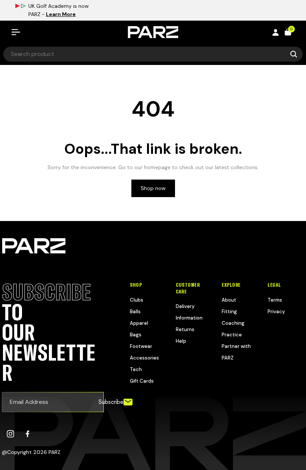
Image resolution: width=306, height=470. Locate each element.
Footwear (141, 346)
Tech (136, 369)
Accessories (144, 358)
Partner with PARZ (236, 352)
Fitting (229, 311)
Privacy (276, 311)
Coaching (233, 323)
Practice (232, 335)
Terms (275, 300)
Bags (135, 335)
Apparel (139, 323)
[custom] (10, 433)
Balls (135, 311)
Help (181, 341)
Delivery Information (189, 312)
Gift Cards (142, 381)
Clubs (136, 300)
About (229, 300)
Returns (185, 329)
